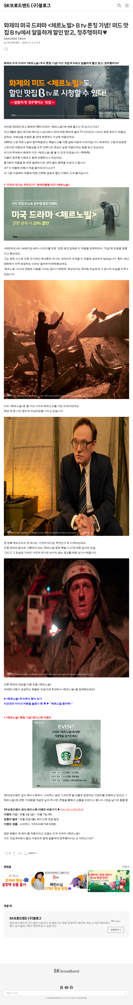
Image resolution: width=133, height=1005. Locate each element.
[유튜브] (66, 987)
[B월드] (61, 987)
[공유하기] (14, 853)
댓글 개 (8, 906)
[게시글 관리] (20, 853)
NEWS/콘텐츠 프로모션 (14, 39)
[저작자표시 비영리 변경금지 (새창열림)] (42, 853)
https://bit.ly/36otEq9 (71, 809)
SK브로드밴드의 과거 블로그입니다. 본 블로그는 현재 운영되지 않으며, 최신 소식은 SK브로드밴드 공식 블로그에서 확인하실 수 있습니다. (59, 924)
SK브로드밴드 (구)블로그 (27, 5)
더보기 (125, 867)
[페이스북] (71, 987)
